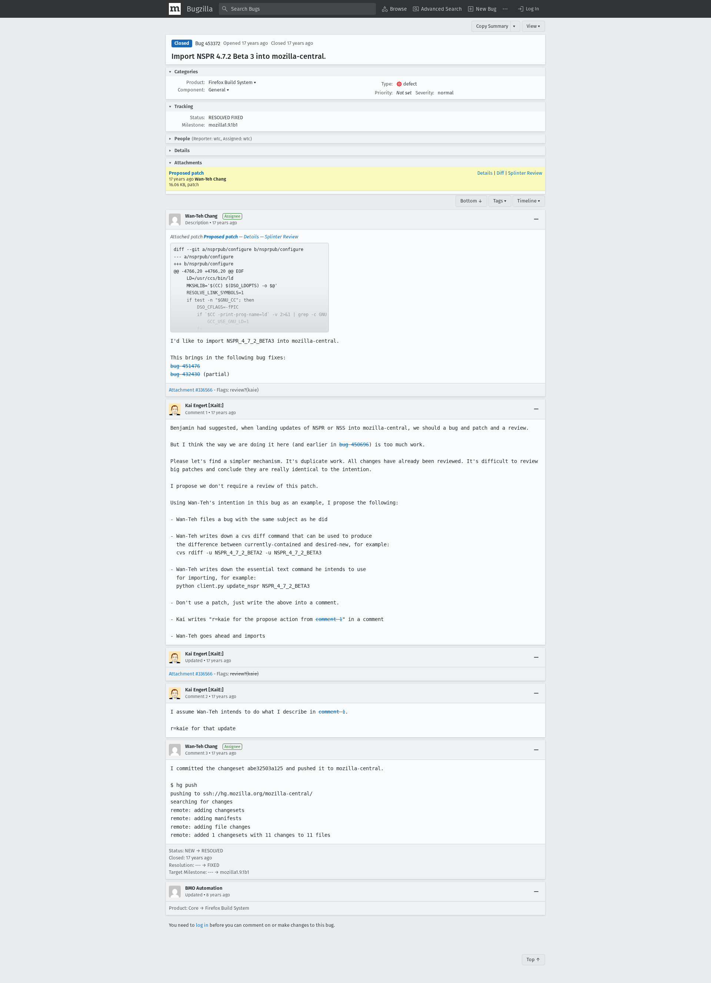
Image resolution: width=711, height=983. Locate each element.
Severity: (424, 92)
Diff (500, 173)
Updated (194, 660)
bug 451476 (185, 366)
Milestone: (193, 125)
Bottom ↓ (471, 201)
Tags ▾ (500, 201)
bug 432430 (185, 374)
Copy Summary (492, 26)
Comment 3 (196, 753)
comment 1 (329, 619)
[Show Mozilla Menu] (175, 9)
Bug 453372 (207, 43)
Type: (387, 84)
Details (485, 173)
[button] (528, 9)
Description (196, 222)
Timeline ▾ (528, 201)
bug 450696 (354, 444)
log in (202, 925)
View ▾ (533, 26)
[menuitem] (394, 9)
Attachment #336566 (191, 390)
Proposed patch (186, 173)
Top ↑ (533, 959)
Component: (191, 90)
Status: (197, 117)
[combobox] (297, 9)
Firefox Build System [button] (232, 82)
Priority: (384, 92)
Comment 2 (196, 696)
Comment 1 (196, 412)
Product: (195, 82)
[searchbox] (297, 9)
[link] (249, 287)
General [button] (218, 90)
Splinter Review (525, 173)
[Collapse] (536, 219)
